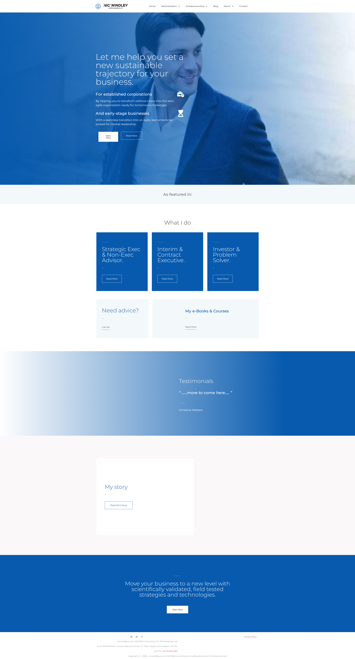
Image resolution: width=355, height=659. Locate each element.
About (227, 6)
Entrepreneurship (195, 6)
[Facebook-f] (142, 637)
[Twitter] (136, 637)
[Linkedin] (131, 637)
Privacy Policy (250, 637)
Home (152, 6)
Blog (215, 6)
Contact (243, 6)
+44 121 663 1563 (170, 651)
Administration (169, 6)
